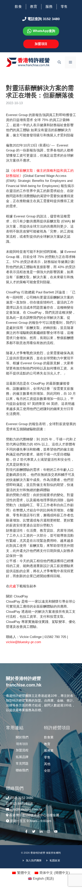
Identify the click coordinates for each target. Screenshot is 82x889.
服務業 (49, 750)
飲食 (18, 7)
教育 (33, 7)
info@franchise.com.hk (26, 809)
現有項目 (22, 744)
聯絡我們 (22, 770)
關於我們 (22, 737)
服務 (49, 7)
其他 (47, 764)
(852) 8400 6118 (21, 803)
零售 (64, 7)
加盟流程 (22, 750)
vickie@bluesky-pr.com (23, 642)
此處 (12, 586)
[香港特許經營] (28, 62)
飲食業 (49, 737)
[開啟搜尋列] (59, 62)
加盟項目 (41, 44)
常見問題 (22, 763)
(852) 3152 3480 (21, 798)
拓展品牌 (22, 757)
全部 (47, 770)
